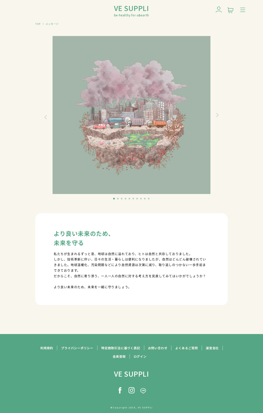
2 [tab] (118, 199)
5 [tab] (130, 199)
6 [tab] (133, 199)
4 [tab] (126, 199)
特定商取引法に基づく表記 (120, 348)
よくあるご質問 (186, 348)
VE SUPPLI (131, 10)
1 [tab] (114, 199)
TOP (38, 23)
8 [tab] (141, 199)
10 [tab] (149, 199)
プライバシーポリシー (77, 348)
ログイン (140, 356)
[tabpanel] (131, 115)
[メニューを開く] (243, 9)
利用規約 (46, 348)
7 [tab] (137, 199)
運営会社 (212, 348)
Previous (45, 117)
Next (217, 115)
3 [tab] (122, 199)
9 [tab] (145, 199)
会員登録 (119, 356)
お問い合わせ (158, 348)
